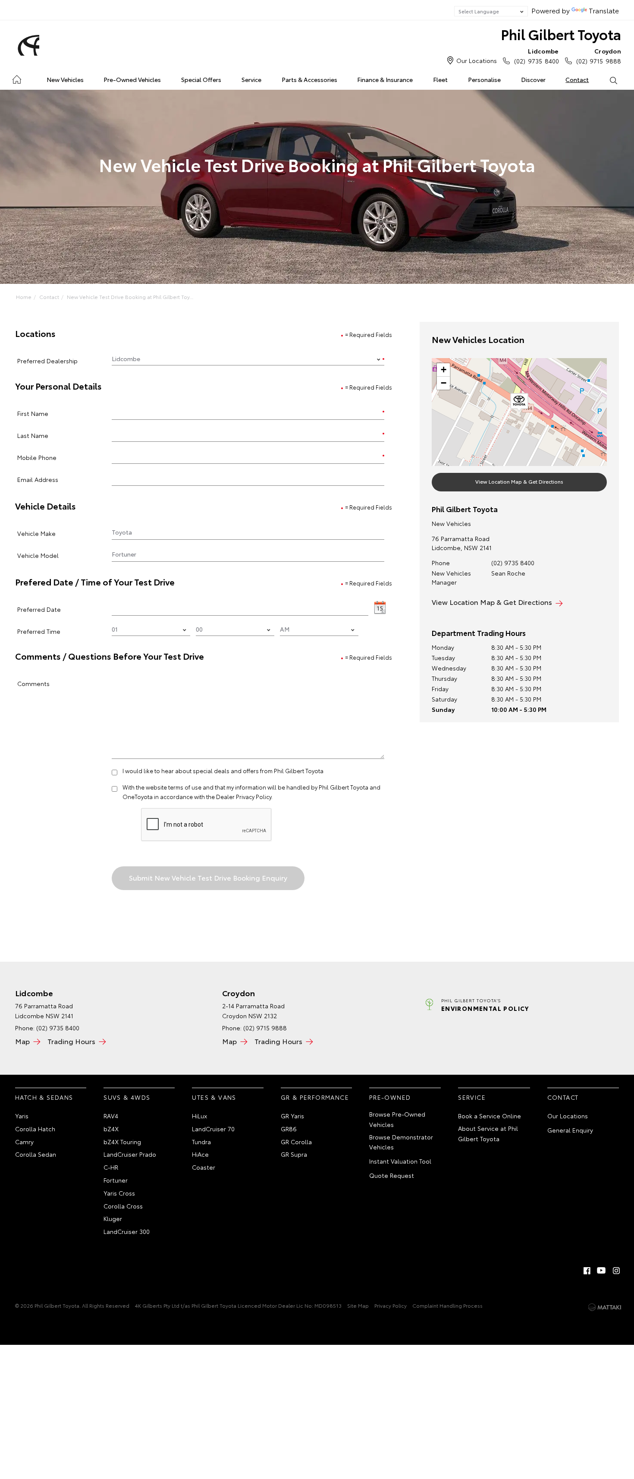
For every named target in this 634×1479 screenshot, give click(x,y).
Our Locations (476, 60)
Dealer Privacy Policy (243, 796)
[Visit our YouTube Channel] (601, 1270)
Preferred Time (38, 631)
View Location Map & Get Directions (519, 481)
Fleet (440, 79)
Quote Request (391, 1175)
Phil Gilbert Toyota (561, 34)
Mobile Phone (36, 457)
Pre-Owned (390, 1097)
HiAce (200, 1154)
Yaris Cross (119, 1193)
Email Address (37, 479)
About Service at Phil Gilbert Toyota (488, 1133)
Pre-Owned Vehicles (132, 79)
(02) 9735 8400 (536, 56)
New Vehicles (65, 79)
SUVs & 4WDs (127, 1097)
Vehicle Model (38, 555)
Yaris (21, 1115)
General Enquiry (570, 1130)
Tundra (201, 1141)
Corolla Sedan (35, 1154)
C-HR (111, 1167)
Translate (604, 10)
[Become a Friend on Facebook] (587, 1270)
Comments (33, 683)
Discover (533, 79)
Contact (577, 79)
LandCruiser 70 (213, 1128)
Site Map (358, 1305)
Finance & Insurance (385, 79)
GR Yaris (292, 1115)
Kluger (113, 1218)
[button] (519, 402)
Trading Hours (71, 1041)
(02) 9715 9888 (598, 56)
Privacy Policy (390, 1305)
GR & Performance (315, 1097)
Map (22, 1041)
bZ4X (111, 1128)
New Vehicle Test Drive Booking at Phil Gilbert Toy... (130, 296)
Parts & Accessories (309, 79)
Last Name (32, 435)
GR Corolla (296, 1141)
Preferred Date (39, 609)
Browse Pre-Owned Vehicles (397, 1119)
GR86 (289, 1128)
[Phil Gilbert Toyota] (27, 45)
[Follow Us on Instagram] (616, 1270)
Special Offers (201, 79)
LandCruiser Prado (130, 1154)
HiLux (199, 1115)
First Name (32, 413)
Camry (24, 1141)
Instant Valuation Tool (400, 1161)
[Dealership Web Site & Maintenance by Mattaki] (604, 1307)
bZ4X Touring (122, 1141)
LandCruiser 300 (127, 1231)
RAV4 (111, 1115)
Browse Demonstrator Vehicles (401, 1142)
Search (613, 80)
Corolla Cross (123, 1206)
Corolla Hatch (35, 1128)
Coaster (203, 1167)
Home (16, 78)
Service (251, 79)
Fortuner (116, 1180)
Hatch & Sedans (44, 1097)
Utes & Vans (214, 1097)
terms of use (184, 787)
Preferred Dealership (47, 360)
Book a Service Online (489, 1115)
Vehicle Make (36, 533)
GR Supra (294, 1154)
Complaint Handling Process (447, 1305)
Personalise (484, 79)
